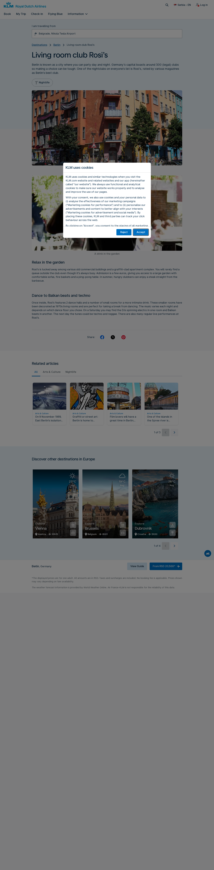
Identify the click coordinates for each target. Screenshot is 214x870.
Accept (141, 232)
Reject (124, 232)
